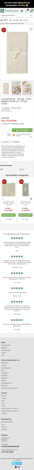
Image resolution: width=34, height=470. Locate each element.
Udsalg (3, 406)
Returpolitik (4, 378)
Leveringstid (4, 375)
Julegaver (3, 398)
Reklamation (4, 363)
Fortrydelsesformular (6, 383)
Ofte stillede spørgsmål (7, 422)
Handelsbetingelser (6, 368)
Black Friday (4, 385)
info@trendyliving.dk (10, 446)
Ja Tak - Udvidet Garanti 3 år (23, 135)
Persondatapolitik (5, 345)
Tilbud (3, 403)
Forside (2, 23)
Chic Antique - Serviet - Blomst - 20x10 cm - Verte (25, 203)
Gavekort (3, 353)
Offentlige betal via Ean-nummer (9, 388)
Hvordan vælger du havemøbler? (9, 408)
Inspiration (4, 413)
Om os (3, 424)
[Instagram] (18, 467)
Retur (2, 370)
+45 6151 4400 (7, 452)
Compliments (8, 111)
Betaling (3, 380)
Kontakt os (4, 427)
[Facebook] (15, 467)
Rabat (2, 401)
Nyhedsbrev (4, 348)
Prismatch (4, 365)
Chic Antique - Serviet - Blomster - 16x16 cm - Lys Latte (8, 203)
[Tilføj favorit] (31, 30)
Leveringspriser (5, 373)
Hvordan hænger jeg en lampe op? (10, 411)
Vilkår (2, 355)
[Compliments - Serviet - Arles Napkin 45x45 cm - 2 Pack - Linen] (6, 88)
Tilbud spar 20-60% (6, 350)
